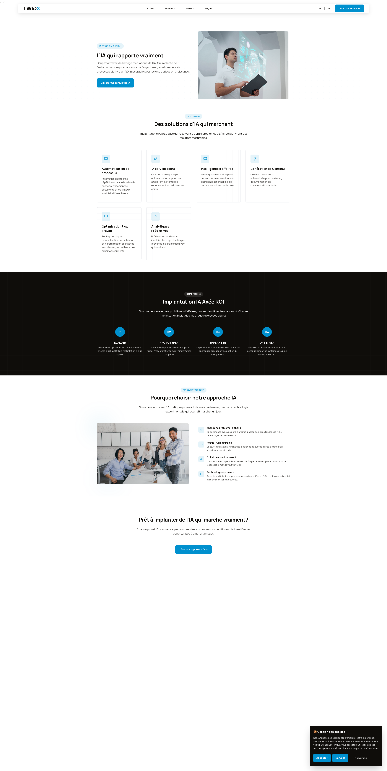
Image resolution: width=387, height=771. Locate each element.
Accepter (322, 758)
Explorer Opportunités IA (115, 82)
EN (329, 8)
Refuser (340, 758)
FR (320, 8)
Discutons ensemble (349, 8)
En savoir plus (360, 757)
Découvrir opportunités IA (193, 549)
